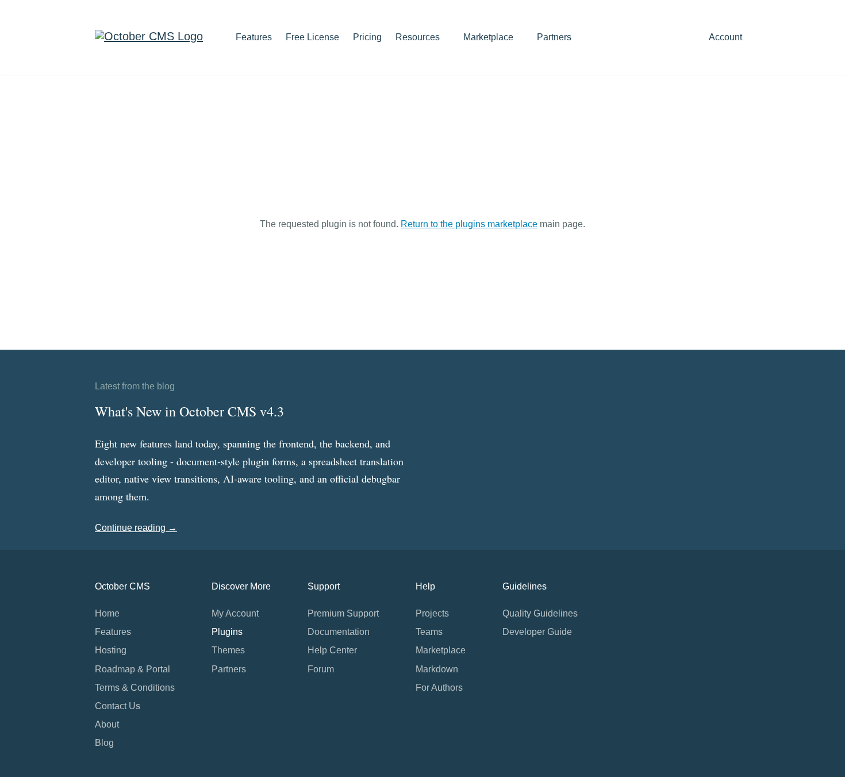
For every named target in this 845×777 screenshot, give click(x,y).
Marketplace (489, 37)
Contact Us (117, 706)
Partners (554, 37)
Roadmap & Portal (132, 669)
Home (107, 613)
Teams (429, 632)
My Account (235, 613)
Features (254, 37)
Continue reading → (136, 528)
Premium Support (343, 613)
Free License (312, 37)
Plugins (227, 632)
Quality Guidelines (540, 613)
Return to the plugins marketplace (469, 224)
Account (726, 37)
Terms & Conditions (135, 687)
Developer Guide (537, 632)
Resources (418, 37)
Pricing (367, 37)
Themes (228, 650)
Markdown (437, 669)
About (107, 724)
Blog (104, 743)
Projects (432, 613)
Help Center (332, 650)
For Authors (439, 687)
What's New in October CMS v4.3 (189, 411)
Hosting (110, 650)
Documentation (339, 632)
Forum (321, 669)
